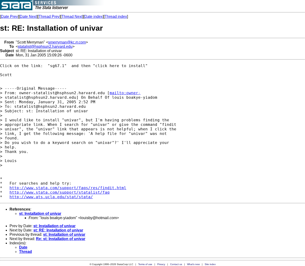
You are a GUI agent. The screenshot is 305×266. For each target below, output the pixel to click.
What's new (193, 264)
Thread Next (71, 17)
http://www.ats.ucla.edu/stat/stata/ (51, 197)
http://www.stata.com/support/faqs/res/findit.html (68, 188)
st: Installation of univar (40, 214)
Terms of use (145, 264)
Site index (210, 264)
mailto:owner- (125, 93)
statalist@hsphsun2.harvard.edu (45, 46)
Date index (93, 17)
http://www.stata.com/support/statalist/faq (60, 192)
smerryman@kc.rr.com (67, 42)
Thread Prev (49, 17)
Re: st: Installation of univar (60, 239)
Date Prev (9, 17)
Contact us (176, 264)
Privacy (161, 264)
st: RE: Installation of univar (58, 230)
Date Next (28, 17)
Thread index (116, 17)
